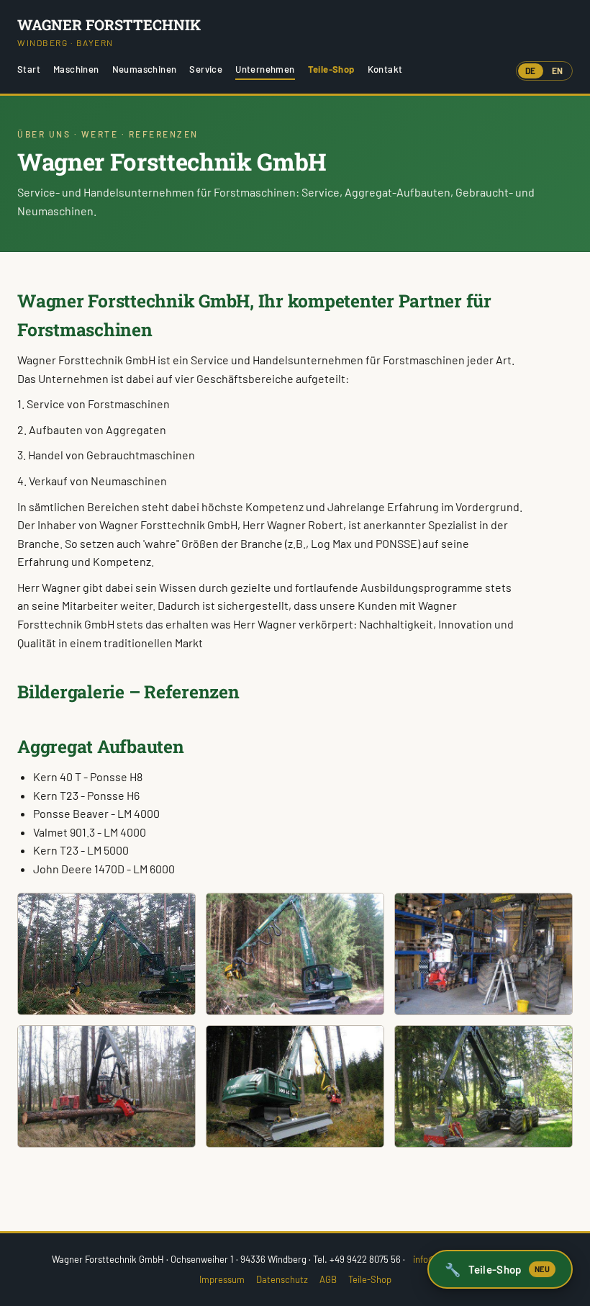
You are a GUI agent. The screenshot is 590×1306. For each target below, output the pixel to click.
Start (28, 69)
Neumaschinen (144, 69)
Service (205, 69)
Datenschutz (282, 1279)
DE (530, 71)
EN (557, 71)
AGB (328, 1279)
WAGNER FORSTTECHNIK (109, 31)
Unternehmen (264, 69)
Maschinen (76, 69)
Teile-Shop (331, 69)
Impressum (222, 1279)
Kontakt (385, 69)
